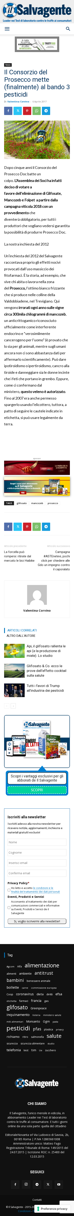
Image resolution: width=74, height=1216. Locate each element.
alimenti (11, 973)
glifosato (22, 503)
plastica (48, 1029)
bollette (13, 987)
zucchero (50, 1050)
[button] (7, 28)
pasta (55, 1021)
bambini (15, 980)
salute (54, 1036)
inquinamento (18, 1014)
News (7, 64)
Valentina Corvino (18, 101)
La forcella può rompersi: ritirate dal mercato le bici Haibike (19, 556)
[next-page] (13, 705)
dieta (40, 994)
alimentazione (42, 965)
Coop (10, 994)
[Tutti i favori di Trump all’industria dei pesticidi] (14, 690)
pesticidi (18, 1028)
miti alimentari (15, 1021)
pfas (37, 1029)
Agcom (10, 966)
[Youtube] (59, 1184)
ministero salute (52, 1015)
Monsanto (33, 1021)
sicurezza (12, 1043)
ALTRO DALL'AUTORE (21, 636)
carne (25, 987)
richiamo (13, 1036)
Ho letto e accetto (35, 889)
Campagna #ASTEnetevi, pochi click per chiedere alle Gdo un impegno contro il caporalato (54, 560)
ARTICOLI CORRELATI (22, 630)
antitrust (44, 973)
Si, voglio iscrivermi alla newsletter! (37, 921)
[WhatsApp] (36, 111)
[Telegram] (46, 111)
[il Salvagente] (37, 11)
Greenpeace (39, 1008)
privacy (60, 1029)
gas (46, 1001)
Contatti (37, 1200)
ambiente (25, 973)
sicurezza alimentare (33, 1043)
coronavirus (25, 994)
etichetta (11, 1000)
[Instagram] (26, 1184)
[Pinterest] (27, 111)
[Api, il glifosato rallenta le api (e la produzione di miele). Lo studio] (14, 651)
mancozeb (37, 503)
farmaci (23, 1001)
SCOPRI (37, 789)
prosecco (53, 503)
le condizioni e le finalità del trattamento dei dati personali (35, 889)
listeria (36, 1015)
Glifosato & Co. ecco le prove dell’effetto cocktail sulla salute (46, 670)
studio (50, 1043)
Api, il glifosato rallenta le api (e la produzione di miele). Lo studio (46, 651)
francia (36, 1001)
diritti (49, 994)
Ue (40, 1050)
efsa (59, 994)
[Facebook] (8, 111)
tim (33, 1050)
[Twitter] (18, 111)
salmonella (37, 1037)
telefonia (14, 1050)
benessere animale (38, 981)
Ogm (46, 1021)
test (26, 1050)
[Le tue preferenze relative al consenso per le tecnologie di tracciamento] (52, 1209)
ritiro (25, 1036)
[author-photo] (37, 604)
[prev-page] (6, 705)
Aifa (19, 966)
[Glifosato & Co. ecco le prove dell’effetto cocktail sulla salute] (14, 671)
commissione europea (44, 987)
